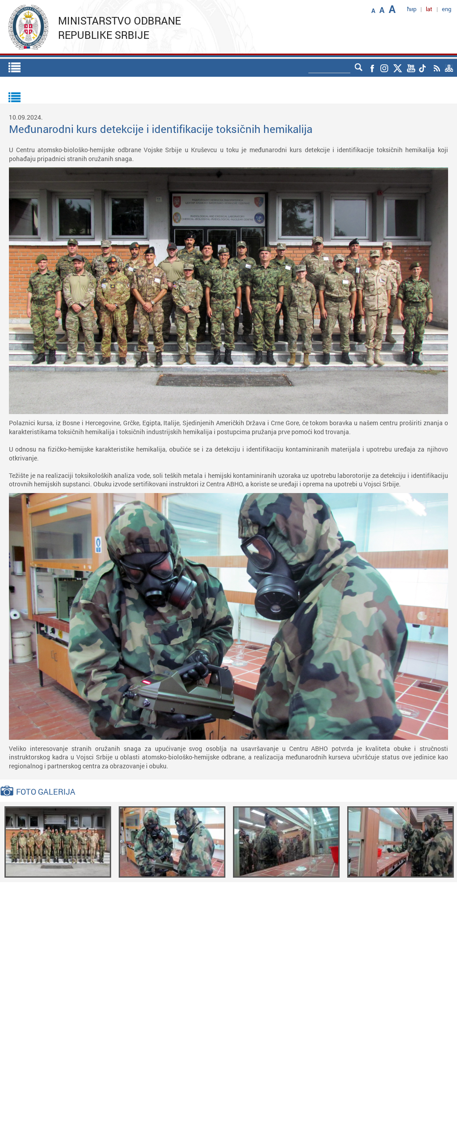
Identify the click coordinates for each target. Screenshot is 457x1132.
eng (446, 9)
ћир (411, 9)
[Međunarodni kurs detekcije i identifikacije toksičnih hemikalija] (57, 841)
